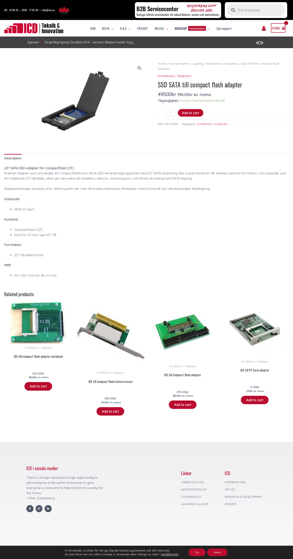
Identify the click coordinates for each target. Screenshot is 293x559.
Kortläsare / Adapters (221, 63)
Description (12, 158)
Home (162, 63)
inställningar (169, 554)
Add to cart (190, 113)
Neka (217, 552)
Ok (197, 552)
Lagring (197, 63)
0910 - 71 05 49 (30, 10)
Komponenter (179, 63)
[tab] (12, 158)
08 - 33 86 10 (11, 10)
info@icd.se (48, 10)
